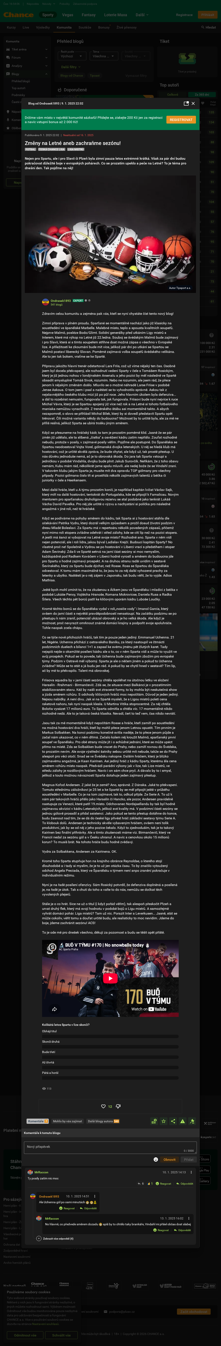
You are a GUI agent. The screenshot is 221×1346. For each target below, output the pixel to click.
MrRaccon (52, 1218)
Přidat (188, 1159)
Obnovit (169, 1159)
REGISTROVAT (181, 119)
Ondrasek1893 (49, 1196)
